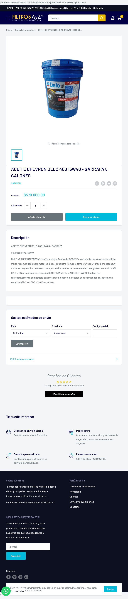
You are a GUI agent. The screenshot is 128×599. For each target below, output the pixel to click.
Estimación (22, 343)
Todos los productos (24, 30)
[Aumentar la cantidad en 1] (43, 205)
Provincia (57, 326)
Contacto (74, 506)
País (13, 326)
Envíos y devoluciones (81, 501)
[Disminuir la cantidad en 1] (27, 205)
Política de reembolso (22, 359)
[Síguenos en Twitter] (14, 577)
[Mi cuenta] (112, 18)
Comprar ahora (91, 216)
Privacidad (75, 491)
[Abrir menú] (7, 18)
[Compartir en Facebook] (97, 183)
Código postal (100, 326)
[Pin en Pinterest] (103, 183)
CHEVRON (16, 183)
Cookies (73, 496)
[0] (119, 18)
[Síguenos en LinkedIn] (26, 577)
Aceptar (110, 589)
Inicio (9, 30)
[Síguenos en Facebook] (8, 577)
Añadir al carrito (37, 216)
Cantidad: (16, 205)
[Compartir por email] (115, 183)
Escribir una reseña (64, 394)
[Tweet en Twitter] (109, 183)
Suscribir (16, 555)
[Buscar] (102, 17)
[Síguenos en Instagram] (20, 577)
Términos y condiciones (82, 486)
